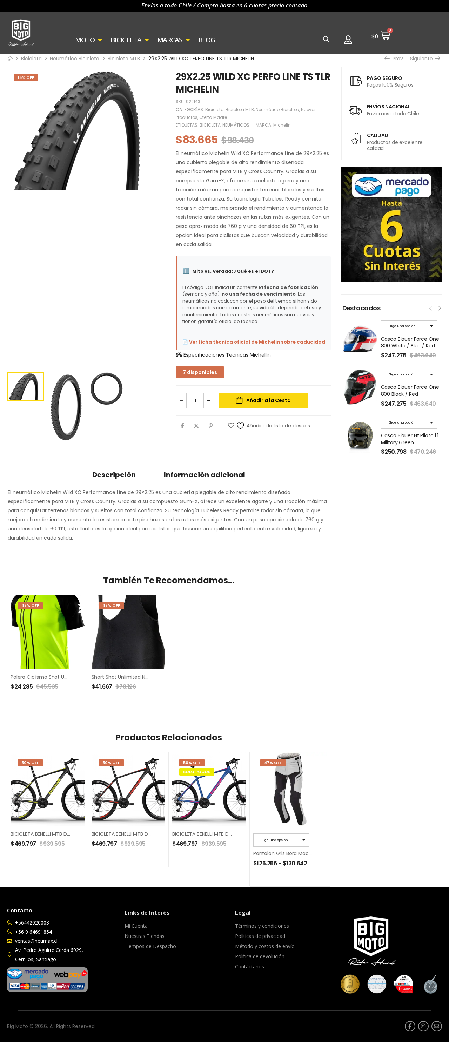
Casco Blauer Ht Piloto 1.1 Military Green (409, 439)
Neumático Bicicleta (74, 58)
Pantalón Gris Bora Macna (284, 853)
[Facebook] (182, 425)
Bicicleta (31, 58)
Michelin (282, 125)
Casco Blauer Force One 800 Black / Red (410, 391)
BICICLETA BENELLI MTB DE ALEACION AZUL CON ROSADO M (239, 834)
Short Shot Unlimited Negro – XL (129, 677)
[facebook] (410, 1026)
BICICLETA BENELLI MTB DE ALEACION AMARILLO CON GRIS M (79, 834)
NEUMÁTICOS (235, 125)
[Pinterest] (211, 425)
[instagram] (423, 1026)
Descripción (114, 475)
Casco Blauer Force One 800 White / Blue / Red (410, 343)
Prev (395, 58)
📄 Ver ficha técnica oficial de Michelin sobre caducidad (253, 342)
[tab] (114, 474)
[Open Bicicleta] (146, 40)
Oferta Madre (213, 117)
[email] (436, 1026)
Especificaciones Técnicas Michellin (226, 354)
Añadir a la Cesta (268, 400)
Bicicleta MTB (124, 58)
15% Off (26, 77)
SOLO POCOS (196, 771)
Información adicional (204, 475)
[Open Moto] (99, 40)
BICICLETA (210, 125)
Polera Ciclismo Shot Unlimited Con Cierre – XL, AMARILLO (79, 677)
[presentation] (431, 307)
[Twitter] (196, 425)
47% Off (30, 605)
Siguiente (423, 58)
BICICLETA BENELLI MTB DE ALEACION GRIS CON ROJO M (155, 834)
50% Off (30, 762)
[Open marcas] (187, 40)
